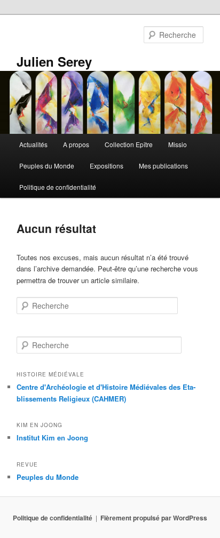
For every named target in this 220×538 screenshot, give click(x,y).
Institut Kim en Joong (52, 437)
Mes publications (163, 165)
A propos (76, 144)
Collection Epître (129, 144)
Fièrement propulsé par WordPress (153, 518)
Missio (177, 144)
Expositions (106, 165)
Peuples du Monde (46, 165)
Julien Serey (54, 61)
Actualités (33, 144)
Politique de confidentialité (57, 186)
